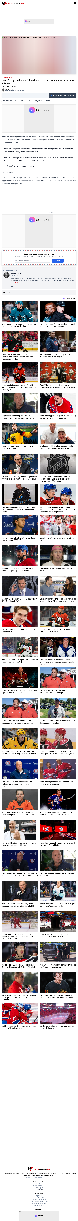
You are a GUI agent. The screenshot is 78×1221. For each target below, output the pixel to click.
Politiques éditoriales (39, 1203)
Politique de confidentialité (39, 1201)
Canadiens (39, 1184)
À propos (39, 1196)
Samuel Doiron (9, 89)
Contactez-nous (39, 1205)
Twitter (9, 292)
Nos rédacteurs (39, 1197)
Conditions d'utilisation (39, 1199)
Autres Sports (39, 1189)
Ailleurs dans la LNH (39, 1186)
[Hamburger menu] (75, 3)
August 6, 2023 (28, 166)
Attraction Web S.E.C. (35, 1178)
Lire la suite (14, 282)
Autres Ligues (39, 1188)
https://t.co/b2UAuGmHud (33, 161)
